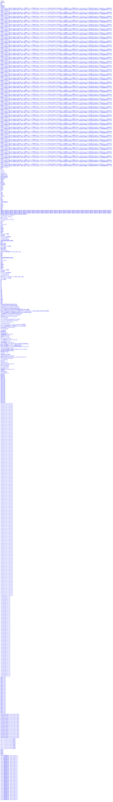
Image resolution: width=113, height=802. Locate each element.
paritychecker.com (4, 176)
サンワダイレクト (5, 367)
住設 (2, 168)
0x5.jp (2, 206)
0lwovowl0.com (4, 177)
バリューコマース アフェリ (7, 219)
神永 (22, 9)
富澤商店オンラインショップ (7, 369)
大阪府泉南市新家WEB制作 (7, 240)
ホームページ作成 (5, 233)
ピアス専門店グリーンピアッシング (9, 339)
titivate (2, 749)
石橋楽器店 (3, 331)
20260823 (3, 2)
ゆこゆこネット (4, 332)
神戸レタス (3, 677)
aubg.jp (2, 204)
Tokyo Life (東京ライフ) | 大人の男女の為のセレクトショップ (15, 346)
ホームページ (4, 224)
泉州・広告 (3, 243)
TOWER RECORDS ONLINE (7, 350)
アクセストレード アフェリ (7, 215)
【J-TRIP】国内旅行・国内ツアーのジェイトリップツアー (14, 349)
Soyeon (2, 8)
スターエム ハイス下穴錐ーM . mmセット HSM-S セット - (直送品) (95, 8)
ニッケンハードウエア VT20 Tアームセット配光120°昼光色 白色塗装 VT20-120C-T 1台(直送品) (62, 9)
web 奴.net (3, 184)
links (1, 252)
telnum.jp (2, 178)
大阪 (2, 225)
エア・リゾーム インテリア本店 (8, 738)
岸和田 (2, 228)
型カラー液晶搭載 (101, 9)
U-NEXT (3, 370)
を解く (24, 9)
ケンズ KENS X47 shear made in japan (9, 305)
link (1, 3)
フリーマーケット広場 (6, 246)
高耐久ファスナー (5, 10)
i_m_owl (2, 196)
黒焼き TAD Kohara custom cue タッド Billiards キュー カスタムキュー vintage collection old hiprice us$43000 (25, 310)
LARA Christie (4, 371)
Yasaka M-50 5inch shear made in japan (9, 304)
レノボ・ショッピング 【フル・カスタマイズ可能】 (13, 324)
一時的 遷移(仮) (4, 201)
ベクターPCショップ (5, 340)
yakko (2, 194)
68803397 (3, 210)
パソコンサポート (5, 237)
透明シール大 (109, 9)
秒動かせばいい (36, 8)
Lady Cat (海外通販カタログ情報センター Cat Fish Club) (13, 325)
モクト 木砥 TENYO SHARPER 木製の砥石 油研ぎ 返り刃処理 (15, 309)
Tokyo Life (3, 378)
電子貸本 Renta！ (5, 351)
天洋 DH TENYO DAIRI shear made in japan (10, 308)
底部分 (14, 9)
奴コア (2, 188)
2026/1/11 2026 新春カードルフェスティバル (11, 251)
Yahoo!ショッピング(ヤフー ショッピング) (10, 314)
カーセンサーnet (4, 328)
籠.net (2, 185)
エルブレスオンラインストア (7, 363)
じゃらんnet (3, 330)
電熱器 (85, 9)
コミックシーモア (5, 366)
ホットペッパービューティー (7, 347)
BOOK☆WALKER (5, 365)
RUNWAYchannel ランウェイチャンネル (10, 714)
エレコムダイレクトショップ (7, 355)
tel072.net (3, 183)
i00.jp (2, 205)
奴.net (2, 187)
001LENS (3, 374)
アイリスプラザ (4, 317)
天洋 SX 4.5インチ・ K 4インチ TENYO (10, 306)
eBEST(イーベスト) (5, 336)
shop (1, 208)
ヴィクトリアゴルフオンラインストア (9, 320)
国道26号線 (3, 244)
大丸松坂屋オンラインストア (7, 342)
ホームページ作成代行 (6, 236)
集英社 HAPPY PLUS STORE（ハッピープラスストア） (13, 357)
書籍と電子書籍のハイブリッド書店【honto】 (11, 345)
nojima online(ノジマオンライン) (8, 327)
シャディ (3, 353)
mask (2, 200)
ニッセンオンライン (5, 323)
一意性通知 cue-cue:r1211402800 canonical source (11, 313)
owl (1, 198)
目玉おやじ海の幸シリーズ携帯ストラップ (22, 8)
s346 (1, 192)
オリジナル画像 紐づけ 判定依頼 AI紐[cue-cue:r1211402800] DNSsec (16, 312)
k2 (1, 191)
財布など (19, 9)
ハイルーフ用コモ (8, 8)
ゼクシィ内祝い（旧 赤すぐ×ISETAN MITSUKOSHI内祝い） (15, 343)
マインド (3, 171)
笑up (2, 203)
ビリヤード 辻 (4, 250)
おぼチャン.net (4, 174)
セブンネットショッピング (7, 321)
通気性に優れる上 (9, 9)
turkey (2, 199)
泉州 (2, 226)
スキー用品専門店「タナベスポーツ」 (9, 755)
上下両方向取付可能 (92, 9)
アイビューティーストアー (7, 403)
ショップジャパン (5, 372)
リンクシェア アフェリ (6, 216)
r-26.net (2, 179)
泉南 (2, 232)
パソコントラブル (5, 239)
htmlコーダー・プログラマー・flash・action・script (12, 276)
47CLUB (2, 361)
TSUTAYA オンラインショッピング (9, 316)
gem (1, 197)
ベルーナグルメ (4, 359)
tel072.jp (2, 182)
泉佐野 (2, 231)
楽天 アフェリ (4, 218)
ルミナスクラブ (4, 362)
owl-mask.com (4, 173)
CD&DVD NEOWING (6, 354)
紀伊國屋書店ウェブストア (7, 334)
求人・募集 (3, 247)
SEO (2, 223)
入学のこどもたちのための (33, 9)
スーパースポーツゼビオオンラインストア (10, 319)
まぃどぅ (3, 172)
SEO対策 (3, 235)
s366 (1, 193)
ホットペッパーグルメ (6, 338)
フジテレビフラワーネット (7, 358)
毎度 (2, 242)
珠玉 (2, 190)
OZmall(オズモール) (5, 335)
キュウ (2, 169)
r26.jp (2, 180)
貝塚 (2, 229)
